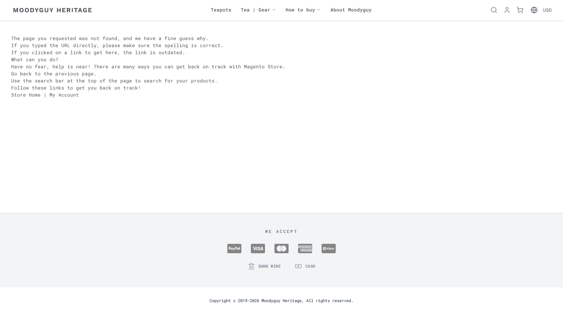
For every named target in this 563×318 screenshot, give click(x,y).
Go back (21, 73)
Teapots (221, 9)
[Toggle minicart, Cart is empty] (520, 10)
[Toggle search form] (494, 10)
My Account (64, 95)
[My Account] (507, 10)
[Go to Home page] (52, 10)
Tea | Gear (255, 9)
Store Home (26, 95)
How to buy (300, 9)
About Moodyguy (351, 9)
